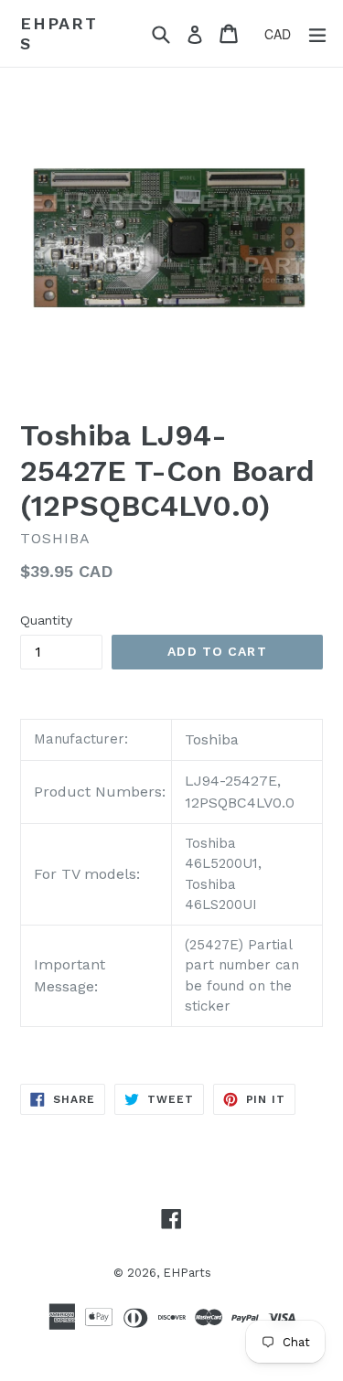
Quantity (46, 620)
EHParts (59, 33)
